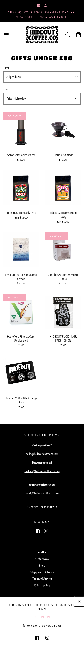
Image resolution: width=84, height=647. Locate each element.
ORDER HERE (42, 617)
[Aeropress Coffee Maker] (21, 130)
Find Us (42, 552)
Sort (5, 89)
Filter (6, 67)
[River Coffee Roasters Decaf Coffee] (21, 249)
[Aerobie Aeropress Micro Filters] (63, 249)
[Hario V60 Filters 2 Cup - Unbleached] (21, 311)
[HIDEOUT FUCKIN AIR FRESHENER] (63, 311)
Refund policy (42, 585)
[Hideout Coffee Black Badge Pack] (21, 373)
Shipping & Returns (42, 572)
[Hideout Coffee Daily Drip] (21, 188)
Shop (42, 565)
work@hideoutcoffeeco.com (42, 493)
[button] (42, 77)
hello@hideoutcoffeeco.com (42, 454)
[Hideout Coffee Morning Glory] (63, 188)
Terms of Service (42, 578)
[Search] (67, 34)
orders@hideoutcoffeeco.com (42, 471)
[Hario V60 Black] (63, 130)
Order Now (42, 559)
